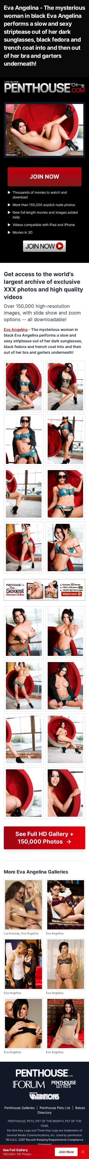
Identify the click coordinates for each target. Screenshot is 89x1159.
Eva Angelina (16, 329)
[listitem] (24, 387)
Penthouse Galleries (19, 1108)
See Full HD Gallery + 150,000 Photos (44, 837)
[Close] (83, 1152)
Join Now (66, 1152)
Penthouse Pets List (55, 1108)
